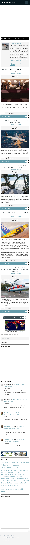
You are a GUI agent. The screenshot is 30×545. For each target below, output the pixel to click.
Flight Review (11, 481)
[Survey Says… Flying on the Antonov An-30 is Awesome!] (15, 183)
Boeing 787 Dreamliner (17, 474)
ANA (15, 470)
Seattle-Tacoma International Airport (9, 487)
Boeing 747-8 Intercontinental (6, 472)
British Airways (8, 476)
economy (18, 478)
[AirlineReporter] (15, 2)
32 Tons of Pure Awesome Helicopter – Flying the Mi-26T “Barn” (15, 269)
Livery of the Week (7, 483)
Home (1, 535)
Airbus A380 (26, 462)
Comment (10, 308)
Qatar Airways (6, 485)
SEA (15, 485)
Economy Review (24, 478)
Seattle (18, 485)
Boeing (19, 470)
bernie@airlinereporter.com (15, 60)
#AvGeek (2, 462)
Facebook (6, 537)
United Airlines (20, 489)
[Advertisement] (15, 22)
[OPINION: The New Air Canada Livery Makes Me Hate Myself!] (15, 138)
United (13, 489)
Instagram (11, 537)
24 (14, 317)
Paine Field (24, 483)
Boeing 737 (25, 470)
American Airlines (7, 470)
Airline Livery (6, 465)
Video (3, 492)
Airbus (20, 462)
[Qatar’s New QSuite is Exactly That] (15, 90)
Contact (12, 535)
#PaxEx (6, 462)
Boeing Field (3, 476)
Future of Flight (19, 480)
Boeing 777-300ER (15, 472)
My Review (16, 483)
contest (20, 476)
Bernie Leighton (15, 43)
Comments (10, 113)
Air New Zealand (16, 465)
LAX (27, 480)
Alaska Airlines (6, 468)
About (4, 535)
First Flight (3, 480)
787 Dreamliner (13, 462)
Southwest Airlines (6, 489)
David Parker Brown (9, 412)
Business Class (14, 476)
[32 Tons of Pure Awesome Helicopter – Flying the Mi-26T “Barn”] (15, 288)
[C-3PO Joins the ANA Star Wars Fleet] (15, 229)
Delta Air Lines (5, 478)
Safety (11, 485)
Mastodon (17, 537)
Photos (2, 485)
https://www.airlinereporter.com (18, 63)
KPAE (24, 480)
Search (8, 535)
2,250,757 (21, 331)
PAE (20, 483)
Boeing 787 (5, 474)
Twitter (1, 537)
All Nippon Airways (16, 467)
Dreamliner (13, 478)
